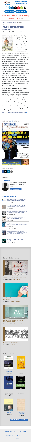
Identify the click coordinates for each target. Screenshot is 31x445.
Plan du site (23, 431)
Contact (18, 435)
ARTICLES (14, 16)
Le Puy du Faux (9, 390)
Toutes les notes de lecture (18, 419)
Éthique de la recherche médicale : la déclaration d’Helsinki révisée (15, 217)
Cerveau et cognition (15, 301)
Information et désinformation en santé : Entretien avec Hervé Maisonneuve (17, 200)
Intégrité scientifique (19, 31)
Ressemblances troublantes (21, 413)
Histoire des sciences (15, 279)
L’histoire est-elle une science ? (11, 342)
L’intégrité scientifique (21, 370)
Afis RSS (16, 439)
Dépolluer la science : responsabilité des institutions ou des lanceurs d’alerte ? (17, 212)
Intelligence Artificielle (17, 323)
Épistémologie (13, 344)
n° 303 (12, 121)
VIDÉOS (17, 18)
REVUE (21, 16)
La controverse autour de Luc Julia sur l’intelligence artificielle (13, 320)
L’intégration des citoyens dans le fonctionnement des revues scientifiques (17, 223)
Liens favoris (9, 435)
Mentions (8, 439)
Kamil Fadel (6, 180)
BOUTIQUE (27, 16)
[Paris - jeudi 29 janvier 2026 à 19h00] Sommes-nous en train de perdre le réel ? (17, 206)
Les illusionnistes (21, 390)
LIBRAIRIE (11, 18)
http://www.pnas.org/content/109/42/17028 (14, 112)
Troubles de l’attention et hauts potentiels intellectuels (14, 298)
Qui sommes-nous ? (10, 431)
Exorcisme (9, 412)
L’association (5, 16)
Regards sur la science (12, 22)
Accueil (5, 22)
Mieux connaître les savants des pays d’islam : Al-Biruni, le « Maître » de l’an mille (15, 276)
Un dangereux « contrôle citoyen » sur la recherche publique (16, 240)
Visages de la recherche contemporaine (9, 370)
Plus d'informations (15, 189)
